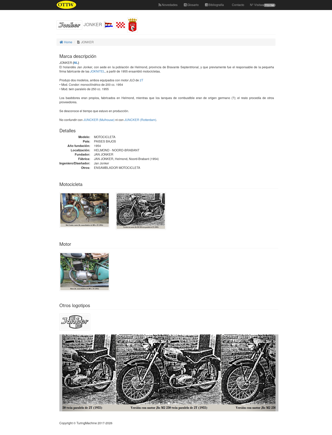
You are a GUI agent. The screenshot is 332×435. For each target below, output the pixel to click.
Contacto (238, 4)
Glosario (193, 4)
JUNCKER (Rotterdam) (140, 120)
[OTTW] (67, 5)
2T (141, 80)
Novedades (170, 4)
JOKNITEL (97, 71)
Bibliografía (216, 4)
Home (67, 42)
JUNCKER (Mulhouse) (99, 120)
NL (76, 62)
